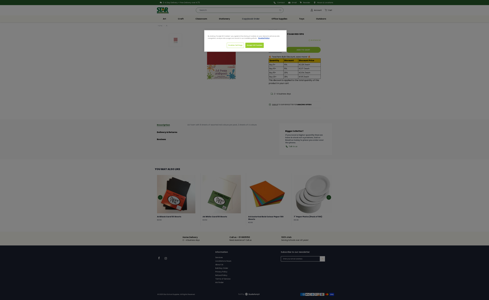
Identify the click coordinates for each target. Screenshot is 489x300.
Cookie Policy (263, 38)
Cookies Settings (235, 45)
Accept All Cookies (254, 45)
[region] (245, 41)
